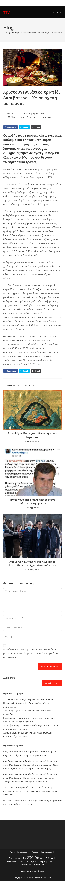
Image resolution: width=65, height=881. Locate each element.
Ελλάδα (11, 117)
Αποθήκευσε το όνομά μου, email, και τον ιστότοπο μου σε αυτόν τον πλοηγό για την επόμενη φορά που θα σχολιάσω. (31, 653)
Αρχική (13, 852)
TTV (6, 12)
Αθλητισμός (26, 864)
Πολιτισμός (39, 864)
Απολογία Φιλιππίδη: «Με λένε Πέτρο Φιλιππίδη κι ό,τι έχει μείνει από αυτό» (32, 563)
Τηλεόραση (25, 870)
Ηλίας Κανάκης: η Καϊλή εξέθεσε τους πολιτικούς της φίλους (32, 501)
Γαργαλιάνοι (46, 852)
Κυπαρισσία (22, 852)
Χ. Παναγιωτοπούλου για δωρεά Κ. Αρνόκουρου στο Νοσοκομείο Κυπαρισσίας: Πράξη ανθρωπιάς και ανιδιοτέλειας (28, 703)
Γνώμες (42, 861)
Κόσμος (51, 861)
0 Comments (47, 117)
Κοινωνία (24, 861)
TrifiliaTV (12, 113)
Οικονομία (11, 861)
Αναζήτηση (9, 677)
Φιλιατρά (34, 852)
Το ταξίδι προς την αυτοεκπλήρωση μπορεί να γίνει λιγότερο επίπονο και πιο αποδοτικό (30, 791)
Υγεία (33, 861)
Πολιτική (49, 858)
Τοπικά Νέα (28, 858)
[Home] (4, 32)
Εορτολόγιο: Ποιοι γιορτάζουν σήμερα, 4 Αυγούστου (32, 435)
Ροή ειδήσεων (32, 856)
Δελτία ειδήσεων (37, 870)
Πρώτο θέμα (26, 117)
